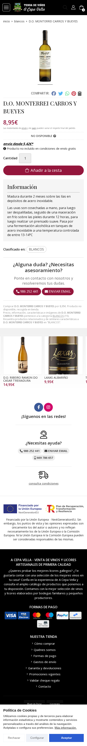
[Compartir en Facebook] (53, 93)
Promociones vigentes (44, 674)
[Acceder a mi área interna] (73, 7)
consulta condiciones (43, 483)
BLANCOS (58, 316)
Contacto (44, 686)
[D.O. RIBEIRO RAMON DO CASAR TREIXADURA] (22, 355)
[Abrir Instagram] (48, 407)
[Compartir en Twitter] (60, 93)
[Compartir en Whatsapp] (67, 93)
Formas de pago (44, 656)
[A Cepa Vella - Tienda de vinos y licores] (29, 7)
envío (24, 128)
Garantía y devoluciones (44, 668)
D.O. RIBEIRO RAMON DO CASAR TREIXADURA (20, 379)
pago (34, 128)
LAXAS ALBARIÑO (56, 377)
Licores (55, 704)
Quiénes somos (45, 650)
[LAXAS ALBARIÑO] (64, 355)
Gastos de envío (44, 662)
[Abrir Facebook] (39, 407)
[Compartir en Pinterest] (73, 93)
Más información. (66, 727)
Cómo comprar (44, 643)
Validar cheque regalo (45, 680)
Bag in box (34, 704)
